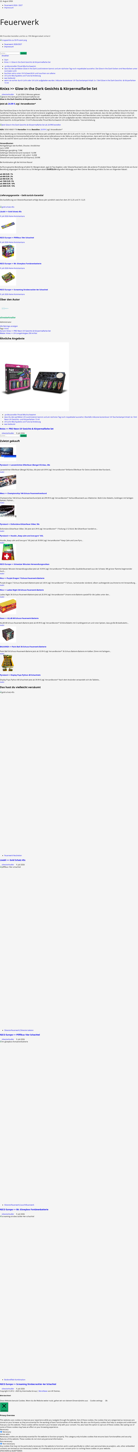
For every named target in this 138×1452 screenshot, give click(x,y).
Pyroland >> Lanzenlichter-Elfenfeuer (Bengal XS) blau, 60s (25, 465)
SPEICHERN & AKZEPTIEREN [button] (11, 1451)
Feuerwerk (19, 22)
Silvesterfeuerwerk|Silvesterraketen (19, 1030)
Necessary (7, 1432)
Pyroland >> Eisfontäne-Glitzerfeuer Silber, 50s (19, 524)
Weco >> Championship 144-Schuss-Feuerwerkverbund (23, 493)
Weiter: (18, 333)
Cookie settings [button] (96, 1400)
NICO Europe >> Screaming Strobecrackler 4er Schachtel (24, 289)
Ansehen (5, 55)
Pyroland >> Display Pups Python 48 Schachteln (20, 675)
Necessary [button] (4, 1429)
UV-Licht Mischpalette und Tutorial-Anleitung (22, 76)
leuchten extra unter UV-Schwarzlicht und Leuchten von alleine (29, 73)
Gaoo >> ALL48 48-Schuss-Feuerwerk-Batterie (19, 618)
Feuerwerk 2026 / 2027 (13, 5)
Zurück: (25, 331)
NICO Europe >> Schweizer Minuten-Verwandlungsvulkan (24, 564)
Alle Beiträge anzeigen (9, 326)
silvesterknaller (8, 94)
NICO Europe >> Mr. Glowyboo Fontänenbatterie (20, 263)
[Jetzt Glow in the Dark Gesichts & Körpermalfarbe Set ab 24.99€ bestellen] (30, 125)
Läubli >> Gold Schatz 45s (11, 211)
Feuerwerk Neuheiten (13, 855)
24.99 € (11, 103)
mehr (2, 472)
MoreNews (43, 1391)
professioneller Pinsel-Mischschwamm (20, 66)
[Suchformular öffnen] (0, 51)
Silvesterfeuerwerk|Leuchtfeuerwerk (19, 1205)
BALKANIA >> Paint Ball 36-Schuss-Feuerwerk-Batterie (23, 647)
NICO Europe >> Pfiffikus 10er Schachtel (17, 237)
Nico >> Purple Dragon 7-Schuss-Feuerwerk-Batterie (22, 578)
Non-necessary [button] (6, 1441)
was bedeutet (9, 78)
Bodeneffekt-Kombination (14, 1379)
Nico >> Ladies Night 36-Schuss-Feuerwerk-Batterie (22, 590)
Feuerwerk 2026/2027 (13, 44)
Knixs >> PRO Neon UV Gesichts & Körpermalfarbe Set (26, 428)
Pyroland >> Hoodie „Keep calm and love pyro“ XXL (21, 536)
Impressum (9, 7)
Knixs (6, 328)
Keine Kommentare (17, 216)
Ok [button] (106, 1400)
